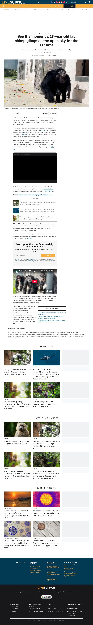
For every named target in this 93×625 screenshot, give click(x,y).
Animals (9, 6)
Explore (60, 6)
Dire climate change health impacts (20, 9)
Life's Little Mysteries (35, 566)
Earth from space (34, 568)
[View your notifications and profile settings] (85, 2)
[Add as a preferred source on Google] (46, 597)
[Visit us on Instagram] (57, 2)
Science (31, 6)
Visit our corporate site (74, 592)
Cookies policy (34, 608)
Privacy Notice (18, 260)
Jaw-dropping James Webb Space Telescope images (53, 567)
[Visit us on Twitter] (54, 2)
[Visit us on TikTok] (64, 2)
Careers (13, 611)
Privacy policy (15, 608)
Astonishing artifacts (35, 572)
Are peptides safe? (58, 9)
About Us (51, 604)
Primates (54, 33)
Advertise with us (54, 608)
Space (45, 6)
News (59, 55)
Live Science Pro (84, 9)
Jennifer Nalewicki (39, 56)
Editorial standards (36, 611)
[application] (35, 168)
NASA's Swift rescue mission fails (41, 9)
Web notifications (73, 608)
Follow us (46, 113)
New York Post (49, 191)
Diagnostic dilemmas (35, 570)
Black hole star (71, 9)
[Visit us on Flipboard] (62, 2)
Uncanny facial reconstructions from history (52, 579)
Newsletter (54, 113)
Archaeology (16, 6)
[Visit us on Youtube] (59, 2)
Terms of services (32, 259)
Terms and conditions (74, 604)
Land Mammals (46, 33)
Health (24, 6)
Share (16, 113)
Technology (53, 6)
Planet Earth (38, 6)
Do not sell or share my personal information (74, 613)
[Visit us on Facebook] (52, 2)
